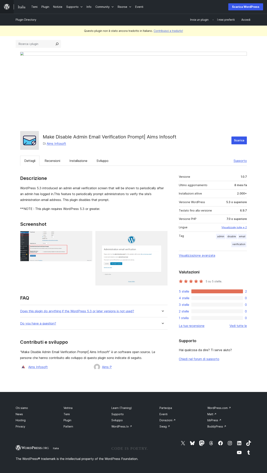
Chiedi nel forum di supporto (199, 359)
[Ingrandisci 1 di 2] (87, 236)
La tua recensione (191, 326)
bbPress (214, 420)
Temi (67, 414)
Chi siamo (22, 408)
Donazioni (167, 420)
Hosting (21, 420)
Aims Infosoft (56, 143)
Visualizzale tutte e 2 (234, 227)
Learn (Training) (121, 408)
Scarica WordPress (245, 6)
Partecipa (165, 408)
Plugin (67, 420)
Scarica (239, 140)
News (19, 414)
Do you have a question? (38, 323)
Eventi (163, 414)
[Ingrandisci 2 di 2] (162, 236)
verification (238, 244)
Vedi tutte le (238, 326)
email (242, 236)
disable (231, 236)
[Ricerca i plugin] (57, 44)
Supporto (240, 161)
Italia (56, 448)
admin (220, 236)
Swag (164, 426)
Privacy (20, 426)
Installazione (78, 161)
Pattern (68, 426)
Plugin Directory (26, 19)
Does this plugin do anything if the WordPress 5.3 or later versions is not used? (77, 311)
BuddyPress (216, 426)
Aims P (107, 367)
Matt (212, 414)
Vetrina (68, 408)
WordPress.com (219, 408)
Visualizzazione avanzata (197, 255)
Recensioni (52, 161)
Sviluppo (102, 161)
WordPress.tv (121, 426)
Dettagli (29, 161)
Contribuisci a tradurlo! (168, 30)
